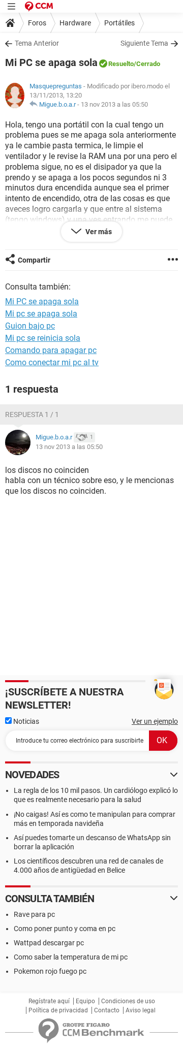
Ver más (98, 232)
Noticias (25, 721)
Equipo (85, 1001)
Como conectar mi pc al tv (52, 362)
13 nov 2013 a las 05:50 (114, 104)
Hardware (75, 23)
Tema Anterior (37, 43)
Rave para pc (34, 914)
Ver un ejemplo (155, 721)
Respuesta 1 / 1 (32, 414)
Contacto (106, 1010)
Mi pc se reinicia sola (42, 338)
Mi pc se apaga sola (41, 313)
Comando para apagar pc (51, 350)
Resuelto (121, 64)
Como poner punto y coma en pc (64, 928)
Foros (37, 23)
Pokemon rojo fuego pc (50, 971)
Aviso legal (141, 1010)
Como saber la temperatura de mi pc (71, 957)
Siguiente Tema (144, 43)
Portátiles (119, 23)
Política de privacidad (58, 1010)
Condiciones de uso (128, 1001)
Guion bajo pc (30, 326)
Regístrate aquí (49, 1001)
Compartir (34, 260)
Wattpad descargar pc (49, 943)
